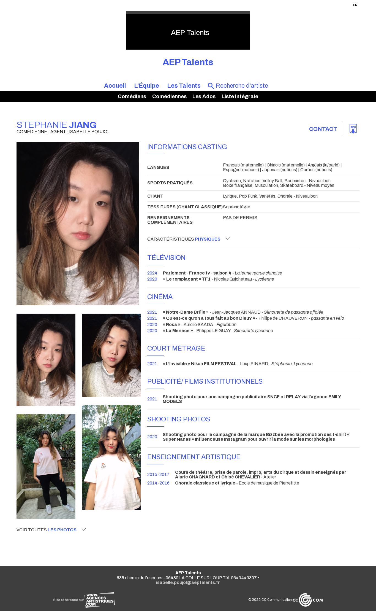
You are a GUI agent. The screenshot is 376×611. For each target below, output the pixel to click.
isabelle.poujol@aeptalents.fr (188, 582)
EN (355, 5)
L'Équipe (146, 85)
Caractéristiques (183, 239)
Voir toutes (47, 529)
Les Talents (184, 85)
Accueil (115, 85)
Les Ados (204, 96)
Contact (323, 129)
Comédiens (132, 96)
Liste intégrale (240, 96)
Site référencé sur (69, 600)
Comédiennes (169, 96)
